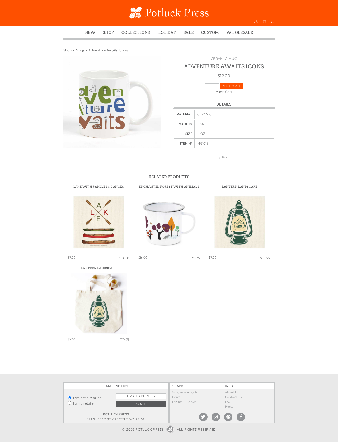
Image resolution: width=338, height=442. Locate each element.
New (90, 32)
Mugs (80, 50)
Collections (135, 32)
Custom (210, 32)
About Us (232, 392)
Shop (108, 32)
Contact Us (233, 397)
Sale (189, 32)
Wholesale (240, 32)
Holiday (166, 32)
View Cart (224, 91)
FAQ (228, 402)
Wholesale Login (185, 392)
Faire (176, 397)
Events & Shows (184, 402)
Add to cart (231, 86)
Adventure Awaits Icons (108, 50)
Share (224, 157)
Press (229, 406)
